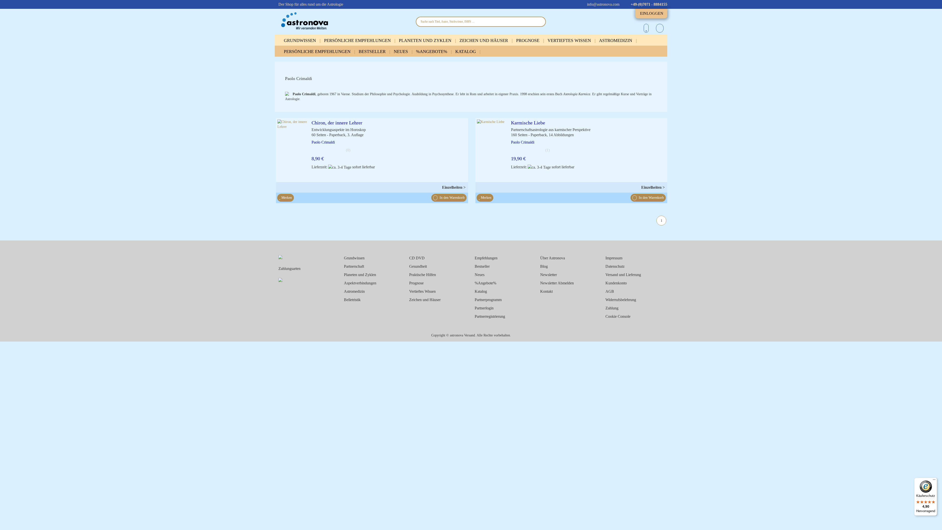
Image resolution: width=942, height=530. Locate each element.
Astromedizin (616, 40)
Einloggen (651, 13)
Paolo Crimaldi (323, 142)
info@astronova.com (602, 4)
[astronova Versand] (343, 21)
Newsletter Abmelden (557, 283)
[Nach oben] (930, 523)
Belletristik (352, 300)
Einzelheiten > (454, 187)
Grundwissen (300, 40)
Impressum (613, 258)
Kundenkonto (616, 283)
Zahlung (611, 308)
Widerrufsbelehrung (620, 300)
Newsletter (548, 275)
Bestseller (373, 51)
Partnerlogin (484, 308)
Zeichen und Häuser (484, 40)
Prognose (528, 40)
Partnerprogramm (488, 300)
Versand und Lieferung (623, 275)
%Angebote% (432, 51)
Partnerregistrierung (490, 316)
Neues (401, 51)
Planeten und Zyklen (426, 40)
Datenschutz (615, 266)
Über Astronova (552, 258)
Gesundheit (418, 266)
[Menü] (934, 481)
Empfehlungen (486, 258)
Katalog (466, 51)
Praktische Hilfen (422, 275)
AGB (609, 291)
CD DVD (417, 258)
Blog (544, 266)
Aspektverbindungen (360, 283)
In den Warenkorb (452, 197)
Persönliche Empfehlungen (358, 40)
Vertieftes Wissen (570, 40)
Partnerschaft (354, 266)
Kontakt (546, 291)
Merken (286, 197)
